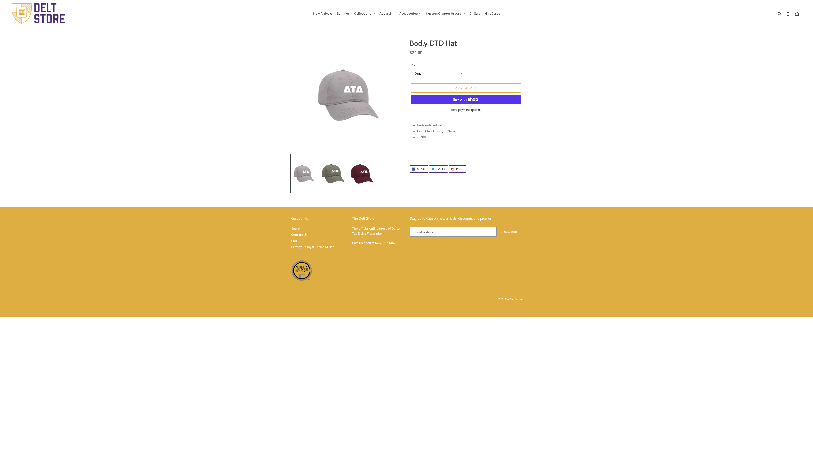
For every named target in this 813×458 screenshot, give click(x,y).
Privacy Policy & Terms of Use (313, 247)
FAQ (294, 241)
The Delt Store (513, 299)
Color (415, 65)
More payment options (466, 110)
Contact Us (299, 234)
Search (296, 228)
